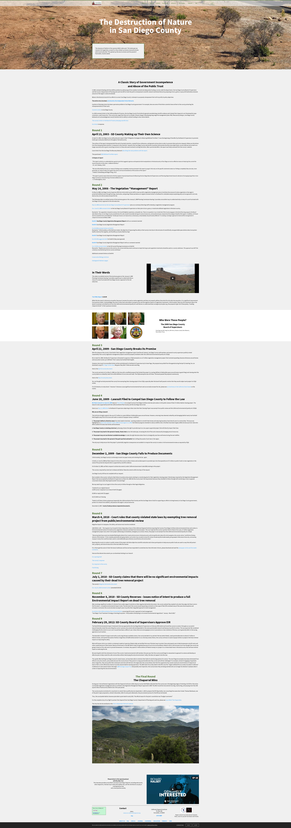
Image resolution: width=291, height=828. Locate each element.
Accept (195, 825)
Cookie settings (180, 825)
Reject (188, 825)
